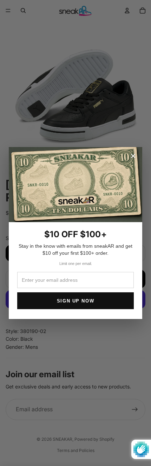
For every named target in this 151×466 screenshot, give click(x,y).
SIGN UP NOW (75, 301)
